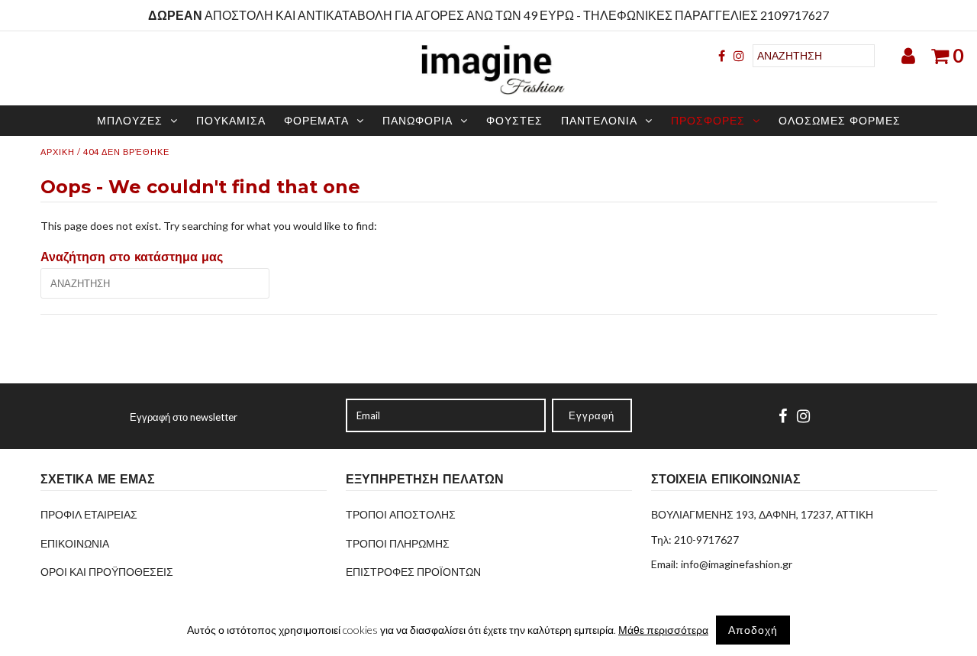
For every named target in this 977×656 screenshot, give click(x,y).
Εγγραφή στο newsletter (183, 417)
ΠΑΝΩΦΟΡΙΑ (417, 121)
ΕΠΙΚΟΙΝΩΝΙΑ (74, 543)
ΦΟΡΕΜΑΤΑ (316, 121)
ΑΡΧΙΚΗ (57, 152)
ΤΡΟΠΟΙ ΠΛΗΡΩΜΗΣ (398, 543)
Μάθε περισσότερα (663, 629)
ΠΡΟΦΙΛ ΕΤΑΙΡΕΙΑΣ (88, 514)
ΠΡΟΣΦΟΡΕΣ (708, 121)
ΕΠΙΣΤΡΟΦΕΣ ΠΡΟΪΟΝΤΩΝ (413, 571)
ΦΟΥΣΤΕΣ (514, 121)
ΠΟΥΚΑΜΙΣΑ (231, 121)
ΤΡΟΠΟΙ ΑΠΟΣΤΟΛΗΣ (401, 514)
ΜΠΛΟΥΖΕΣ (130, 121)
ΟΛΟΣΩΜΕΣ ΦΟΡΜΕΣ (840, 121)
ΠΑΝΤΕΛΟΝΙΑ (599, 121)
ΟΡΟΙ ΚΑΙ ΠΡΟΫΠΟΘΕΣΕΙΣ (106, 571)
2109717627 (794, 15)
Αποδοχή (753, 629)
